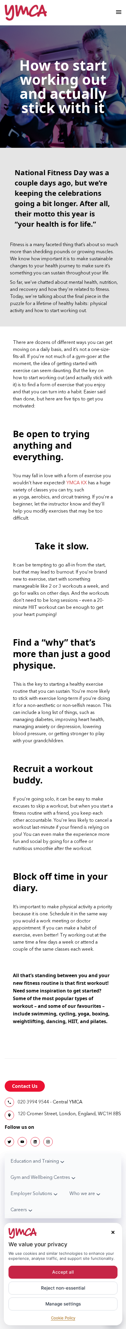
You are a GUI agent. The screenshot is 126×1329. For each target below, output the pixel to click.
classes (40, 490)
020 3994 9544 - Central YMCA (50, 1102)
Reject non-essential (63, 1288)
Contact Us (25, 1086)
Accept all (63, 1272)
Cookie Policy (63, 1317)
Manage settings (63, 1304)
